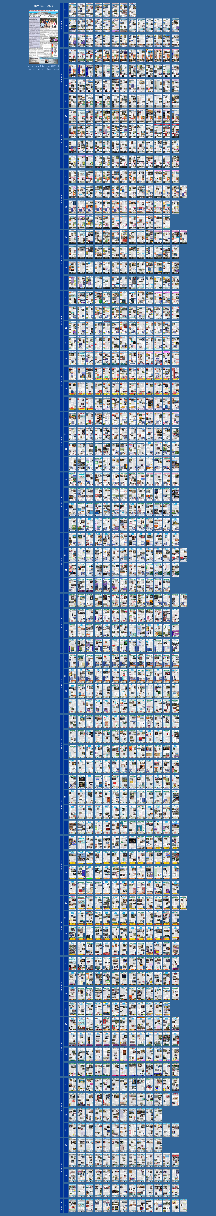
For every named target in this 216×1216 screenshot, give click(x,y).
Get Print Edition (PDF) (43, 69)
